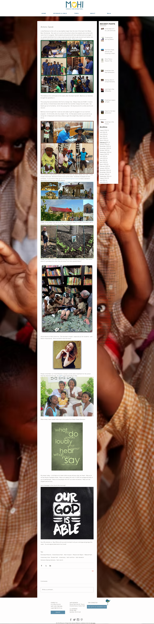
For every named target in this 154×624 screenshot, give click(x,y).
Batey (106, 312)
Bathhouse (112, 312)
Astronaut (112, 295)
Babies (110, 301)
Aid (112, 276)
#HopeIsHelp (103, 237)
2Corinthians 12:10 (113, 262)
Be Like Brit (113, 315)
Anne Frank (113, 287)
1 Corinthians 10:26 (105, 239)
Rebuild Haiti (88, 555)
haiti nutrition (71, 557)
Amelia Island (114, 281)
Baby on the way (112, 307)
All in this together (104, 281)
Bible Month (103, 332)
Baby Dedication (104, 304)
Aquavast (111, 293)
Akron (115, 276)
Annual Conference (105, 290)
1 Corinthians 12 (104, 242)
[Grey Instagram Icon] (78, 619)
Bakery (116, 309)
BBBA (109, 298)
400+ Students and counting (107, 265)
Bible (110, 329)
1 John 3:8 (102, 248)
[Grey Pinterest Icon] (81, 619)
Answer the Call (104, 293)
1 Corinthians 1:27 (104, 245)
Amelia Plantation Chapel (106, 284)
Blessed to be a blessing (106, 343)
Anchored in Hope (104, 287)
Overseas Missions (46, 555)
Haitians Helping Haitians (48, 560)
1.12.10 (115, 248)
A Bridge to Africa (104, 270)
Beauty (114, 318)
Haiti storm (60, 560)
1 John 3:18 (113, 245)
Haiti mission (68, 555)
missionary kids (45, 557)
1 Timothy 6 (109, 248)
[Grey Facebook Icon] (70, 619)
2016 (112, 256)
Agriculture (107, 276)
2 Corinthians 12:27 (105, 256)
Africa (101, 273)
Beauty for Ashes (104, 321)
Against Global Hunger (110, 273)
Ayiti (106, 298)
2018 (101, 259)
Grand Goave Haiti (57, 555)
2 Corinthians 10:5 (104, 253)
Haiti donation (80, 557)
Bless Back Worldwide (105, 340)
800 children (111, 267)
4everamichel (103, 267)
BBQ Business (103, 301)
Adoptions (112, 270)
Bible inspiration (111, 332)
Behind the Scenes (105, 324)
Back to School (104, 309)
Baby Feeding (112, 304)
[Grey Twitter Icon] (74, 619)
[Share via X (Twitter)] (46, 566)
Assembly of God (104, 295)
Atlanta (102, 298)
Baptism (102, 312)
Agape (101, 276)
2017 (116, 256)
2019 (104, 259)
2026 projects (103, 262)
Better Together (104, 329)
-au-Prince (110, 237)
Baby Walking (103, 307)
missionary (62, 557)
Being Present (114, 324)
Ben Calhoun (103, 326)
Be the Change (103, 318)
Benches (110, 326)
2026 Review (110, 259)
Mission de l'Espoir (78, 555)
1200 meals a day (104, 251)
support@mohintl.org (56, 608)
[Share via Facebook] (41, 566)
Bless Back (103, 335)
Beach (110, 318)
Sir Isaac (93, 623)
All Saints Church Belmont (107, 279)
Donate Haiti (54, 557)
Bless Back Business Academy (108, 338)
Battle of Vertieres (104, 315)
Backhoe (111, 309)
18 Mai (111, 251)
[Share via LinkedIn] (50, 566)
